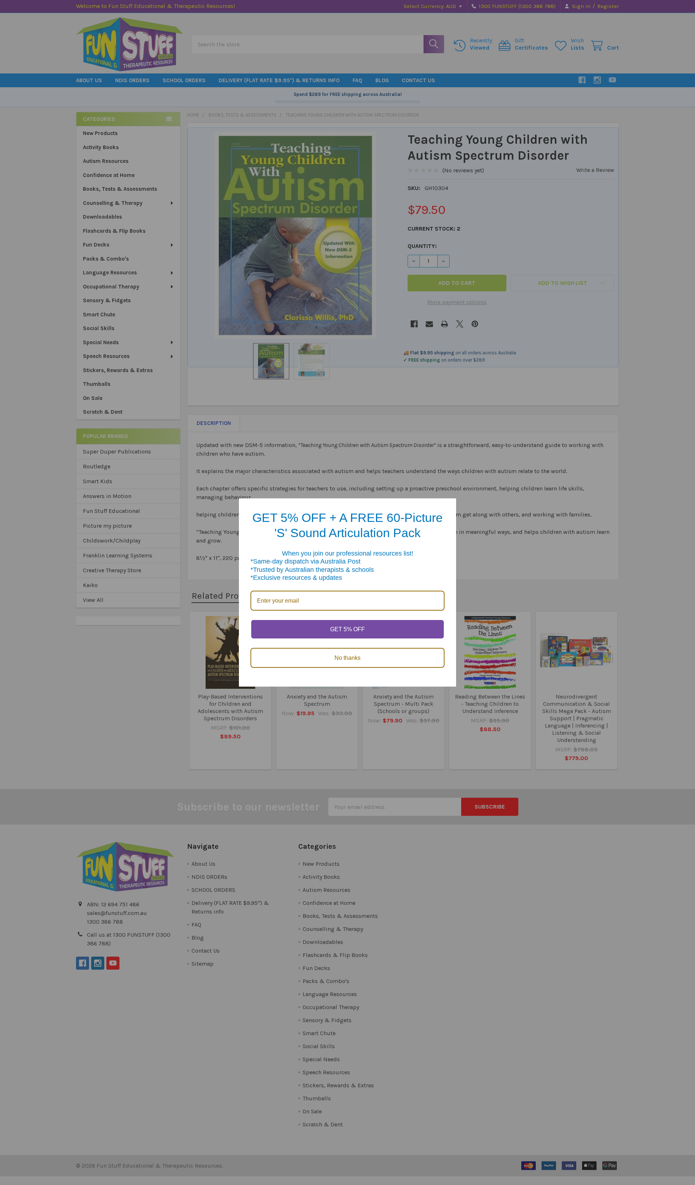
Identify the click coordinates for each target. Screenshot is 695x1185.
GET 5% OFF (347, 629)
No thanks (347, 658)
